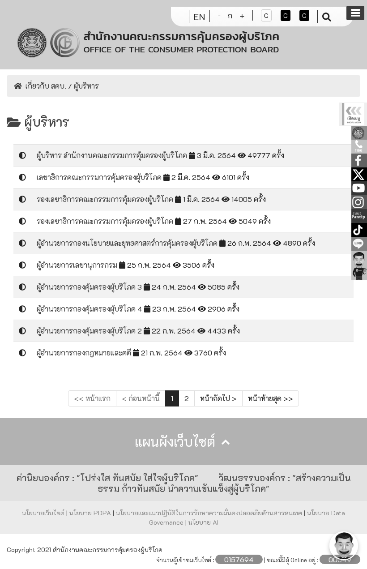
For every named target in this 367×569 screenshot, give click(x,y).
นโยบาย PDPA (91, 513)
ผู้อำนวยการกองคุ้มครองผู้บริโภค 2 (90, 330)
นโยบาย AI (203, 522)
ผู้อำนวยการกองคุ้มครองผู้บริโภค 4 (90, 308)
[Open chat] (343, 545)
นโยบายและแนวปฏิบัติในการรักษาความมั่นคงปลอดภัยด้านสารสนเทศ (210, 513)
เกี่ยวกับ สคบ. (46, 85)
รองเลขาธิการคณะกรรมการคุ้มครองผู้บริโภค (106, 199)
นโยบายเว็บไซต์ (44, 513)
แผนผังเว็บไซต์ (177, 441)
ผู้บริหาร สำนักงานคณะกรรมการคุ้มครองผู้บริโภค (113, 155)
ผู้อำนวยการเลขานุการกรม (78, 265)
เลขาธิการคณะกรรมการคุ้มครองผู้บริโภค (100, 177)
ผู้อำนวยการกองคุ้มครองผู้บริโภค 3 (90, 286)
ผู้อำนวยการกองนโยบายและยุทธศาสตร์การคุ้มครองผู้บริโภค (128, 243)
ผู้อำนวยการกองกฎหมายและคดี (85, 352)
